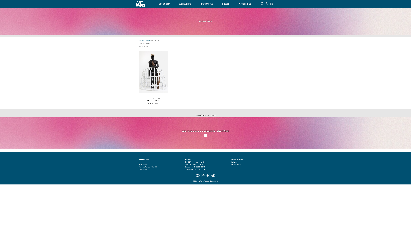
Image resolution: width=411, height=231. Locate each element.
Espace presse (236, 164)
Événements (185, 4)
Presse (225, 4)
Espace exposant (237, 159)
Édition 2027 (164, 4)
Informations (206, 4)
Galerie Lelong (153, 103)
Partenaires (245, 4)
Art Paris (141, 40)
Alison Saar (153, 97)
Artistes (148, 40)
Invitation (234, 162)
